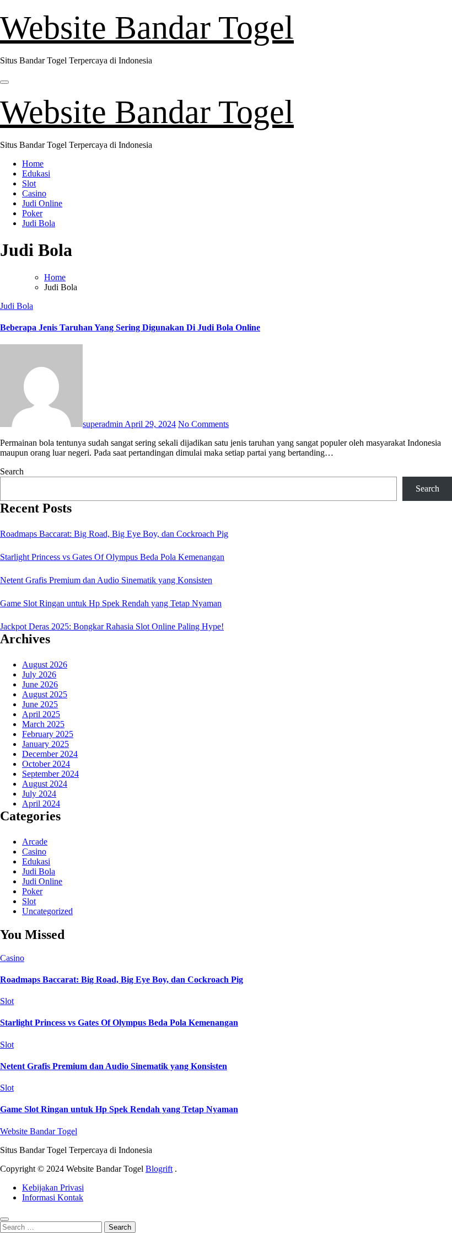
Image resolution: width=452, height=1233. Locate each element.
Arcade (34, 841)
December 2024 (50, 754)
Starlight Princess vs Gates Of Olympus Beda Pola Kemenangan (112, 557)
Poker (32, 213)
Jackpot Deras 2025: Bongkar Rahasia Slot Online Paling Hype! (112, 626)
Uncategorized (47, 911)
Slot (29, 183)
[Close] (4, 1219)
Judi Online (42, 203)
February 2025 (47, 734)
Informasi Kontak (52, 1197)
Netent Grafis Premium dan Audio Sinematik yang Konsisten (106, 580)
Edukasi (36, 173)
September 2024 (50, 773)
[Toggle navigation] (4, 82)
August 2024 (44, 783)
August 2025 (44, 694)
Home (33, 163)
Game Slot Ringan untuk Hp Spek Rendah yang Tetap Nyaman (111, 603)
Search (12, 471)
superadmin (104, 424)
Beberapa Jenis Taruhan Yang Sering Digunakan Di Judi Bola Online (130, 327)
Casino (34, 193)
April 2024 (41, 803)
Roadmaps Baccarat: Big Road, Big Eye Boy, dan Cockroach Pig (114, 533)
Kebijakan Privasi (53, 1187)
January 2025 (45, 744)
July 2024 (39, 793)
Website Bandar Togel (147, 27)
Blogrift (159, 1168)
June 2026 (40, 684)
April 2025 (41, 714)
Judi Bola (38, 223)
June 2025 (40, 704)
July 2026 (39, 674)
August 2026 (44, 664)
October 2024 (46, 763)
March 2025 (43, 724)
